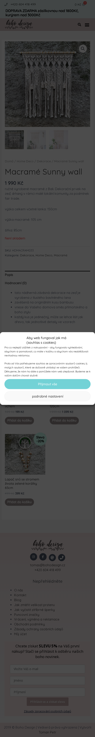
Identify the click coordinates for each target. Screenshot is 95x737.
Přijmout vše (47, 384)
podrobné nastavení (47, 396)
